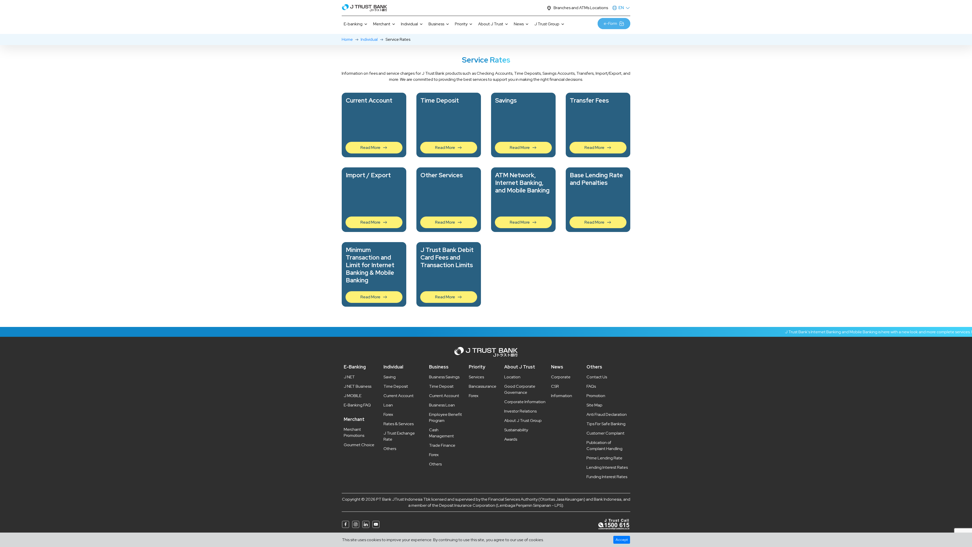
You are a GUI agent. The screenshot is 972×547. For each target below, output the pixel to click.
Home (347, 39)
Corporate (561, 377)
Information (561, 395)
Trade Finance (442, 445)
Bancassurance (482, 386)
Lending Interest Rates (607, 467)
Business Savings (444, 377)
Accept (622, 539)
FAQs (591, 386)
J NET (349, 377)
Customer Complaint (605, 433)
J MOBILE (352, 395)
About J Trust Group (523, 420)
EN (621, 7)
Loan (388, 405)
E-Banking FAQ (357, 405)
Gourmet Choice (359, 444)
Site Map (594, 405)
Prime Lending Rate (604, 458)
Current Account (398, 395)
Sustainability (516, 430)
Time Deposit (395, 386)
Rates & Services (398, 423)
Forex (388, 414)
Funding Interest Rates (606, 476)
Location (512, 377)
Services (476, 377)
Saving (389, 377)
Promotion (595, 395)
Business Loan (442, 405)
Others (389, 448)
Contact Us (596, 377)
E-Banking (355, 367)
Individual (369, 39)
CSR (555, 386)
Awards (510, 439)
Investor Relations (520, 411)
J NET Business (357, 386)
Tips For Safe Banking (605, 423)
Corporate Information (524, 401)
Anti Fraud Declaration (606, 414)
